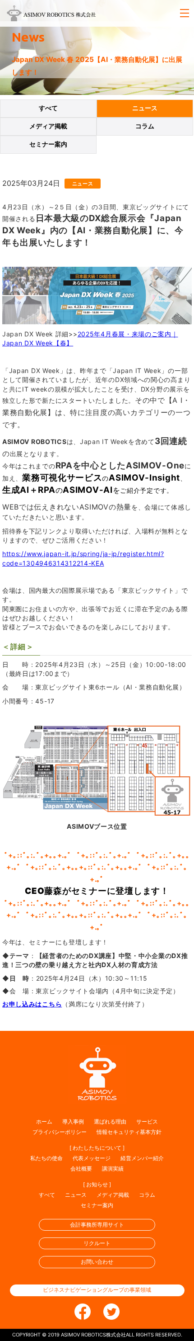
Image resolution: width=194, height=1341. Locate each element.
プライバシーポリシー (59, 1132)
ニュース (144, 108)
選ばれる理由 (110, 1121)
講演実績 (113, 1168)
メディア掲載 (48, 126)
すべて (48, 108)
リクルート (97, 1243)
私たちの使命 (46, 1158)
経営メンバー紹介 (142, 1158)
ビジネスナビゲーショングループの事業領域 (97, 1289)
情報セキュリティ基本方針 (129, 1132)
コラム (144, 126)
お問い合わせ (97, 1261)
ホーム (44, 1121)
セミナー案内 (48, 144)
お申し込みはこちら (32, 1004)
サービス (147, 1121)
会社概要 (81, 1168)
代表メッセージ (92, 1158)
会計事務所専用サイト (97, 1224)
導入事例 (73, 1121)
